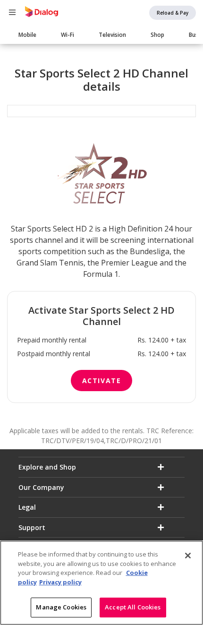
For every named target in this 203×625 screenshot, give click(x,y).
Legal (27, 507)
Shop (157, 35)
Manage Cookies (61, 607)
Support (31, 527)
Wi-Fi (67, 35)
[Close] (188, 555)
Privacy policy (60, 582)
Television (112, 35)
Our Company (41, 487)
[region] (101, 582)
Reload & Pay (172, 12)
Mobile (27, 35)
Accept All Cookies (133, 607)
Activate (101, 380)
